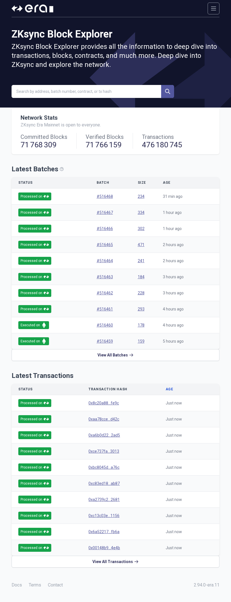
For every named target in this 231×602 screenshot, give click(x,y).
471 (141, 244)
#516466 (105, 228)
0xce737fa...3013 (103, 451)
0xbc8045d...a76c (103, 467)
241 (141, 261)
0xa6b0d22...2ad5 (104, 435)
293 (141, 309)
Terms (35, 585)
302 (141, 228)
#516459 (105, 341)
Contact (55, 585)
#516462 (105, 293)
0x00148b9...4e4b (104, 548)
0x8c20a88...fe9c (103, 403)
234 (141, 196)
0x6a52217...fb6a (103, 531)
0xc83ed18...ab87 (104, 483)
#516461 (105, 309)
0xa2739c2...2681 (104, 499)
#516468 (105, 196)
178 (141, 325)
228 (141, 293)
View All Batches (112, 355)
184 (141, 277)
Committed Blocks (44, 136)
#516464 (105, 261)
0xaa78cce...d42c (103, 419)
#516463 (105, 277)
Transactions (158, 136)
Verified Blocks (105, 136)
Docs (17, 585)
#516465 (105, 244)
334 (141, 212)
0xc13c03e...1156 (103, 515)
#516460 (105, 325)
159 (141, 341)
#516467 (105, 212)
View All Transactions (112, 561)
